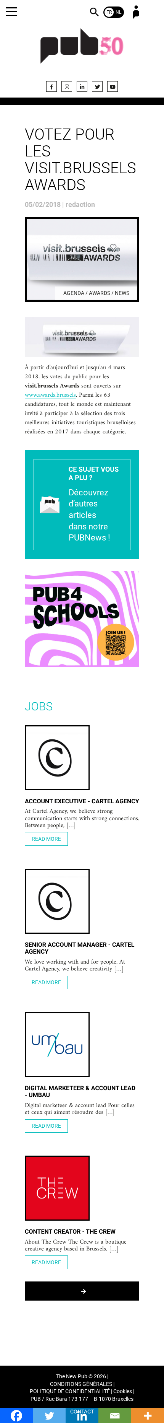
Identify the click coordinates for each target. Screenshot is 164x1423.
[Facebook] (51, 86)
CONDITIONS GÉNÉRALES (81, 1384)
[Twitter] (97, 86)
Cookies (122, 1391)
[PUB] (82, 50)
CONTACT (82, 1412)
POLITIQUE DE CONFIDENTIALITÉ (70, 1391)
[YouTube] (112, 86)
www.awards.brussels (50, 395)
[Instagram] (66, 86)
